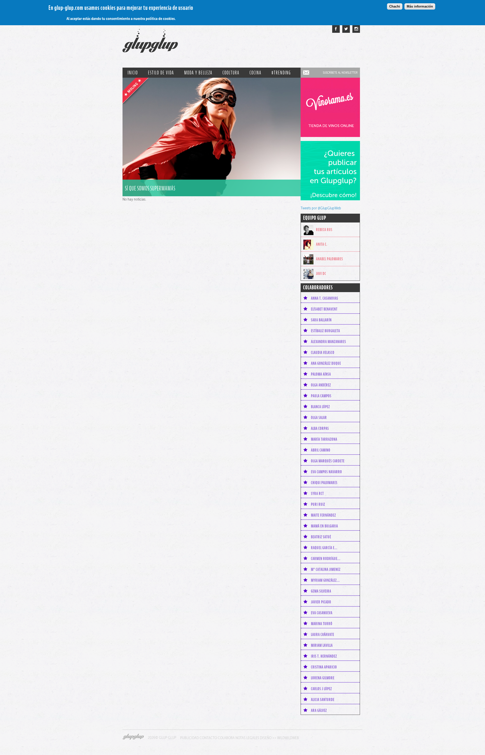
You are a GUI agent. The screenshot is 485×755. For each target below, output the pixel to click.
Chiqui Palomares (324, 482)
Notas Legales (247, 737)
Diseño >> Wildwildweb (279, 737)
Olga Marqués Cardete (328, 461)
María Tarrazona (324, 439)
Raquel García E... (324, 547)
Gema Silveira (321, 591)
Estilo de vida (161, 72)
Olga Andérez (321, 385)
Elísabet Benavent (324, 309)
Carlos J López (321, 688)
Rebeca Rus (324, 229)
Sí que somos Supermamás (150, 188)
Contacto (208, 737)
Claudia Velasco (322, 352)
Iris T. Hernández (324, 656)
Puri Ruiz (318, 504)
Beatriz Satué (321, 537)
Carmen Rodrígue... (326, 558)
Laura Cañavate (322, 634)
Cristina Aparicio (324, 667)
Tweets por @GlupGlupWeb (321, 208)
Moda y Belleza (198, 72)
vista (212, 137)
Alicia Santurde (322, 699)
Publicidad (189, 737)
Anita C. (321, 244)
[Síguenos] (346, 29)
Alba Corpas (320, 428)
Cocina (255, 72)
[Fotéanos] (356, 29)
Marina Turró (321, 623)
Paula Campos (321, 396)
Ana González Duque (326, 363)
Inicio (133, 72)
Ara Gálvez (319, 710)
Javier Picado (321, 602)
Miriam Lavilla (322, 645)
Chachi (394, 6)
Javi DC (321, 273)
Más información (420, 6)
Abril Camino (320, 450)
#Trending (281, 72)
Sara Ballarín (321, 320)
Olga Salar (319, 417)
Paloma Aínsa (321, 374)
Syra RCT (317, 493)
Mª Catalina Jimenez (326, 569)
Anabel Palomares (329, 259)
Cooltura (231, 72)
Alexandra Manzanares (328, 341)
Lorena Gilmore (322, 678)
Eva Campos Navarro (326, 471)
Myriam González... (325, 580)
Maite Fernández (323, 515)
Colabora (226, 737)
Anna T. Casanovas (324, 298)
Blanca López (320, 406)
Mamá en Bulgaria (324, 526)
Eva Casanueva (321, 613)
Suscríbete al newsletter (340, 72)
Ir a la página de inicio (150, 43)
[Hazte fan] (336, 29)
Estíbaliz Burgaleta (325, 330)
